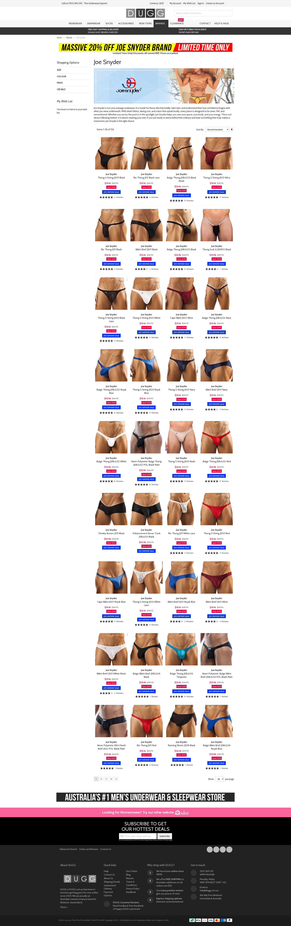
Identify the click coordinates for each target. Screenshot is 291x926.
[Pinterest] (229, 849)
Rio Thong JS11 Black (111, 249)
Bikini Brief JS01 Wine (217, 601)
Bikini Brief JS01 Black (146, 249)
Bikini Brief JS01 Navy (216, 389)
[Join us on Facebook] (210, 849)
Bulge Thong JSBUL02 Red (217, 461)
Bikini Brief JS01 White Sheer (111, 673)
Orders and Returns (88, 849)
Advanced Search (68, 849)
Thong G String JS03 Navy (181, 389)
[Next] (116, 779)
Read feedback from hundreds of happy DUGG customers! (128, 905)
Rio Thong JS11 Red (146, 745)
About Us (108, 878)
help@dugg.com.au (209, 890)
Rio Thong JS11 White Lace (181, 533)
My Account (175, 3)
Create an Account (215, 3)
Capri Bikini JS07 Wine (181, 317)
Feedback (131, 892)
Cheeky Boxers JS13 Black (111, 533)
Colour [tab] (61, 76)
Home (59, 37)
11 (118, 197)
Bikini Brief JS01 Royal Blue (181, 601)
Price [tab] (60, 82)
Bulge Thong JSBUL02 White (111, 461)
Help (106, 871)
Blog (128, 874)
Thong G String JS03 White (146, 317)
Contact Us (105, 849)
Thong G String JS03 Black (111, 177)
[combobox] (203, 13)
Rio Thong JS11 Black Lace (146, 177)
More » (63, 907)
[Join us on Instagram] (216, 849)
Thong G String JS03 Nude (181, 461)
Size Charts (131, 871)
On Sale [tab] (61, 89)
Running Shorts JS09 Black (181, 745)
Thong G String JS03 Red (217, 533)
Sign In (200, 3)
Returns (130, 878)
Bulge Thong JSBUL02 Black (181, 249)
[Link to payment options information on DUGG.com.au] (210, 920)
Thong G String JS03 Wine (216, 177)
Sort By (200, 129)
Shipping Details (112, 881)
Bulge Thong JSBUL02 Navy (216, 317)
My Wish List (189, 3)
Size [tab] (59, 70)
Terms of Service (164, 840)
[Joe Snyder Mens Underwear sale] (145, 44)
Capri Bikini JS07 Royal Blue (111, 601)
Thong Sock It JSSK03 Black (216, 249)
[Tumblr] (223, 849)
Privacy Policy (153, 840)
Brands (69, 37)
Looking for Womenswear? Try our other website (138, 812)
